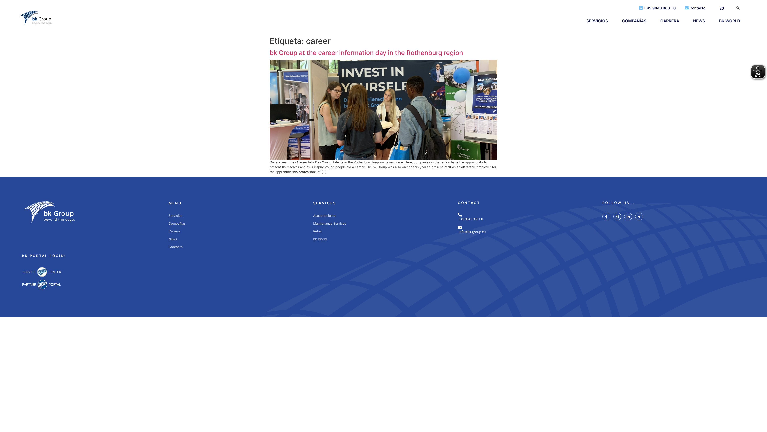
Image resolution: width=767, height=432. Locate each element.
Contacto (697, 8)
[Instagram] (617, 217)
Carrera (669, 21)
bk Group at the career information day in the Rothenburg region (366, 53)
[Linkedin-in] (628, 217)
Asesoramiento (324, 216)
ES (721, 8)
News (699, 21)
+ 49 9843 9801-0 (660, 8)
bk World (729, 21)
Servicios (597, 21)
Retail (317, 231)
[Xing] (639, 217)
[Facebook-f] (606, 217)
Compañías (634, 21)
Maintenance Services (329, 223)
